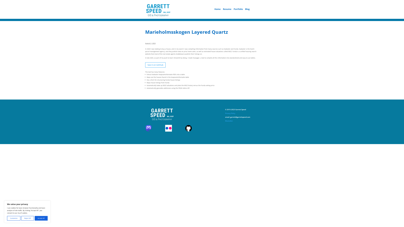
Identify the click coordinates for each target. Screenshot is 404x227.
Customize (13, 218)
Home (217, 9)
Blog (247, 9)
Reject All (27, 218)
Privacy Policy (230, 113)
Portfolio (238, 9)
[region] (27, 212)
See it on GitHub (155, 64)
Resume (227, 9)
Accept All (41, 218)
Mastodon (229, 121)
